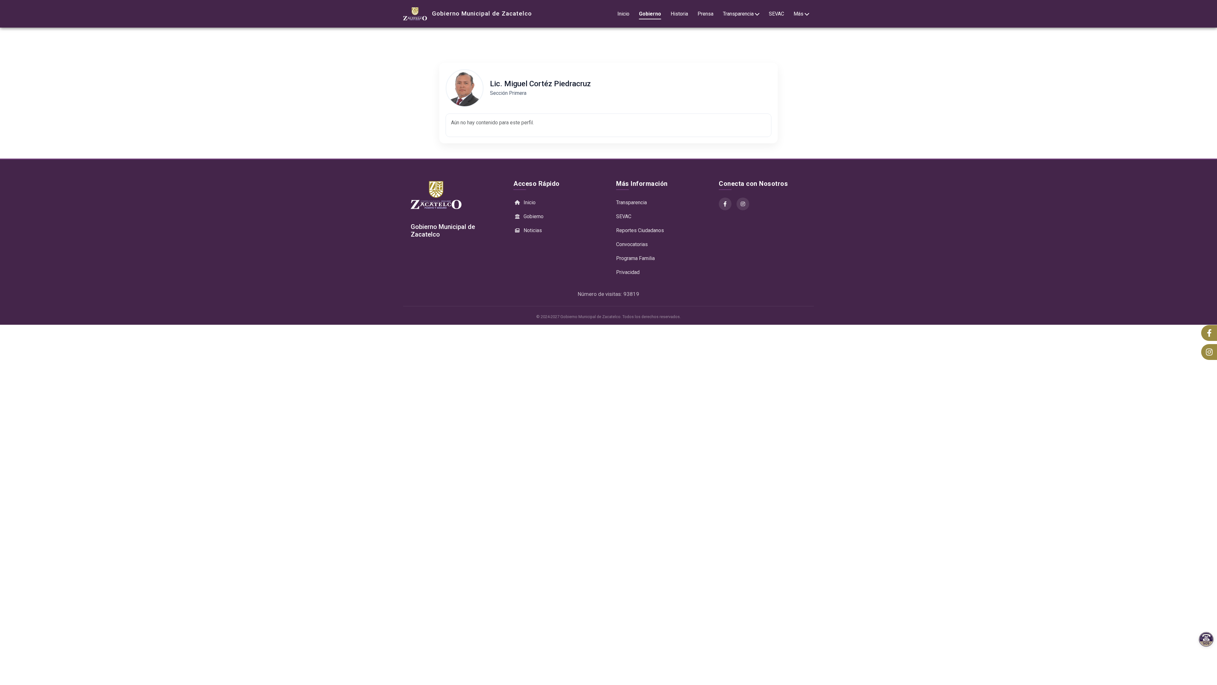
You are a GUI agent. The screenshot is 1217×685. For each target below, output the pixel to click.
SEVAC (776, 14)
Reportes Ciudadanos (640, 230)
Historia (679, 14)
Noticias (533, 230)
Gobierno (650, 14)
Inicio (623, 14)
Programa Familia (635, 258)
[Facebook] (725, 204)
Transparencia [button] (738, 14)
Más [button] (798, 14)
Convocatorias (632, 244)
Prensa (705, 14)
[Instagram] (743, 204)
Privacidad (628, 272)
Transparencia (631, 202)
